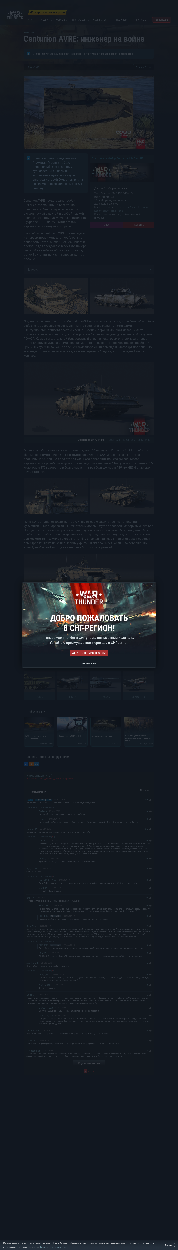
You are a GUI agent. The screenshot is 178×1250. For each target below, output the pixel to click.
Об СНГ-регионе (89, 663)
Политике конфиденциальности (53, 1247)
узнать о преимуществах (89, 652)
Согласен (168, 1245)
